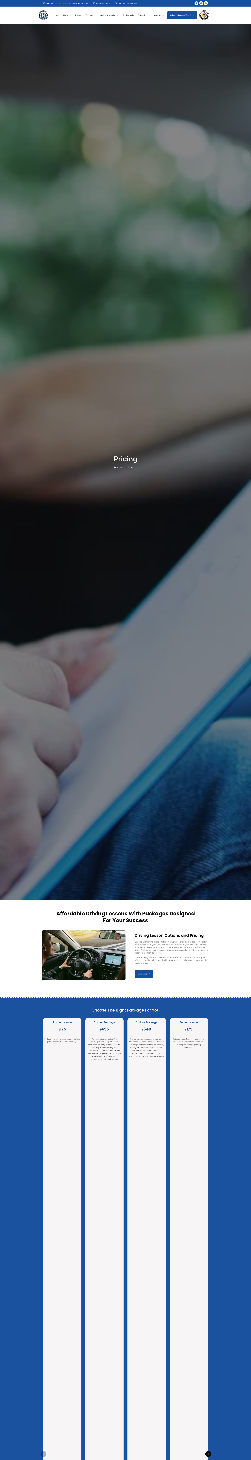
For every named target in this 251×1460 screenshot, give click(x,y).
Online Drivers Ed (107, 15)
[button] (43, 1454)
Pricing (78, 15)
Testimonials (128, 15)
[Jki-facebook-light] (196, 3)
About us (67, 15)
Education (142, 15)
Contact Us (159, 15)
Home (56, 15)
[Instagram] (201, 3)
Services (89, 15)
